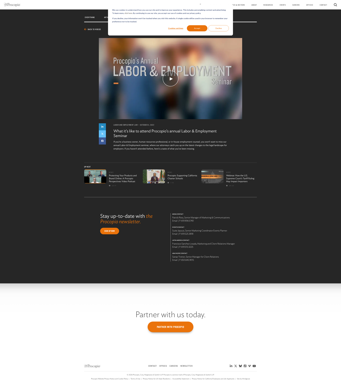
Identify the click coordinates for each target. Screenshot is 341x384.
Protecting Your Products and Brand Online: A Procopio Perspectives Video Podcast (123, 178)
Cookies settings (175, 28)
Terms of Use (135, 379)
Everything (90, 17)
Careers (296, 5)
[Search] (335, 4)
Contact (323, 5)
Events (283, 5)
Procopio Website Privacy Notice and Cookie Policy (109, 379)
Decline (219, 28)
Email (174, 220)
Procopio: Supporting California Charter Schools (182, 177)
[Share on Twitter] (102, 133)
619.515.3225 (187, 247)
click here (128, 13)
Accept (197, 28)
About (254, 5)
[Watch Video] (170, 78)
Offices (309, 5)
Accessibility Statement (180, 379)
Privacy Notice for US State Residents (156, 379)
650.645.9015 (187, 260)
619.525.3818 (187, 233)
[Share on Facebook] (102, 141)
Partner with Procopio (170, 326)
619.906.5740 (187, 220)
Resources (268, 5)
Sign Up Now (109, 231)
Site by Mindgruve (243, 379)
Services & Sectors (236, 5)
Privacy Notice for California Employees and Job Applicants (213, 379)
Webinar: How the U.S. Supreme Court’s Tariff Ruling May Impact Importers (240, 178)
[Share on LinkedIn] (102, 126)
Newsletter (186, 366)
